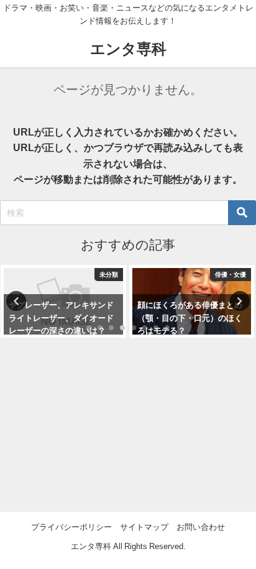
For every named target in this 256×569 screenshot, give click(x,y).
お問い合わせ (200, 527)
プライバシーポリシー (71, 527)
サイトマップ (144, 527)
